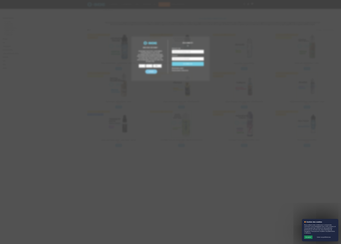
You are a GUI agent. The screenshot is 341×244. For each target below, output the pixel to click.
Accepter (308, 237)
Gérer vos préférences (324, 237)
